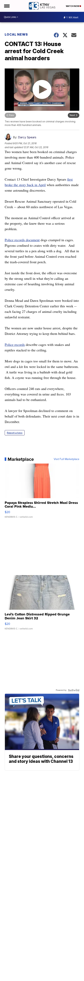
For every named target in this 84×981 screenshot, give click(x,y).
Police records (15, 344)
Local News (16, 34)
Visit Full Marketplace (66, 459)
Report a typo (14, 432)
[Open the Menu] (6, 6)
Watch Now (73, 6)
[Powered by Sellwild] (73, 690)
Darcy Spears (27, 137)
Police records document (22, 239)
